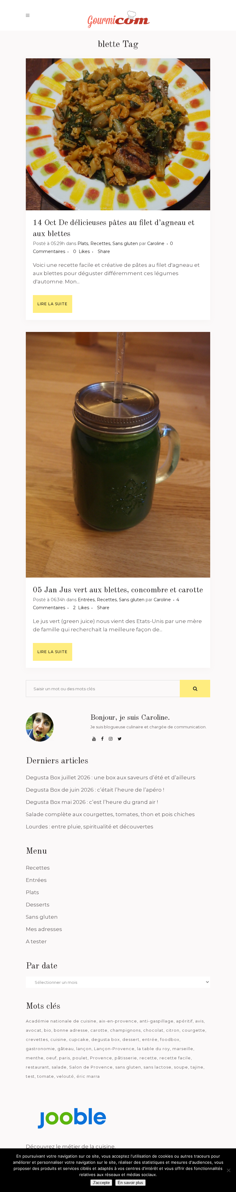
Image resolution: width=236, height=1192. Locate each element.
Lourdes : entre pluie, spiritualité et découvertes (89, 827)
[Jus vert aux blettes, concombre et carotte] (118, 455)
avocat (33, 1030)
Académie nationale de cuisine (61, 1021)
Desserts (37, 905)
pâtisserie (126, 1057)
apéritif (184, 1021)
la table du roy (153, 1048)
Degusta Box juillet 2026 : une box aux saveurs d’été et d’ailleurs (110, 777)
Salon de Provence (91, 1067)
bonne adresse (71, 1030)
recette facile (175, 1057)
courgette (193, 1030)
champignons (125, 1030)
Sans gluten (125, 243)
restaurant (37, 1067)
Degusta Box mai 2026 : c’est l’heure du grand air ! (92, 802)
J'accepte (101, 1182)
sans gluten (128, 1067)
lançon (84, 1048)
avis (199, 1021)
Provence (101, 1057)
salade (59, 1067)
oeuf (51, 1057)
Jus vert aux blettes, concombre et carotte (131, 590)
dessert (131, 1039)
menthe (35, 1057)
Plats (82, 243)
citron (172, 1030)
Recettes (100, 243)
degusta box (105, 1039)
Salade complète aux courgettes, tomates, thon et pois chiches (110, 814)
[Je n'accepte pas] (228, 1170)
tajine (197, 1067)
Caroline (155, 243)
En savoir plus (130, 1182)
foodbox (169, 1039)
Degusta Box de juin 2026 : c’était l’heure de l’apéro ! (95, 790)
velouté (65, 1076)
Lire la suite (52, 304)
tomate (45, 1076)
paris (64, 1057)
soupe (181, 1067)
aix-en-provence (118, 1021)
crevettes (37, 1039)
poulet (80, 1057)
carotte (99, 1030)
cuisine (58, 1039)
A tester (36, 941)
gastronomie (40, 1048)
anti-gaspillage (157, 1021)
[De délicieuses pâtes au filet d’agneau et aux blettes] (118, 134)
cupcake (79, 1039)
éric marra (88, 1076)
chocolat (153, 1030)
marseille (182, 1048)
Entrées (86, 599)
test (30, 1076)
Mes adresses (44, 929)
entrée (150, 1039)
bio (47, 1030)
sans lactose (157, 1067)
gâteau (65, 1048)
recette (148, 1057)
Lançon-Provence (114, 1048)
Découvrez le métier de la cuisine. (71, 1146)
